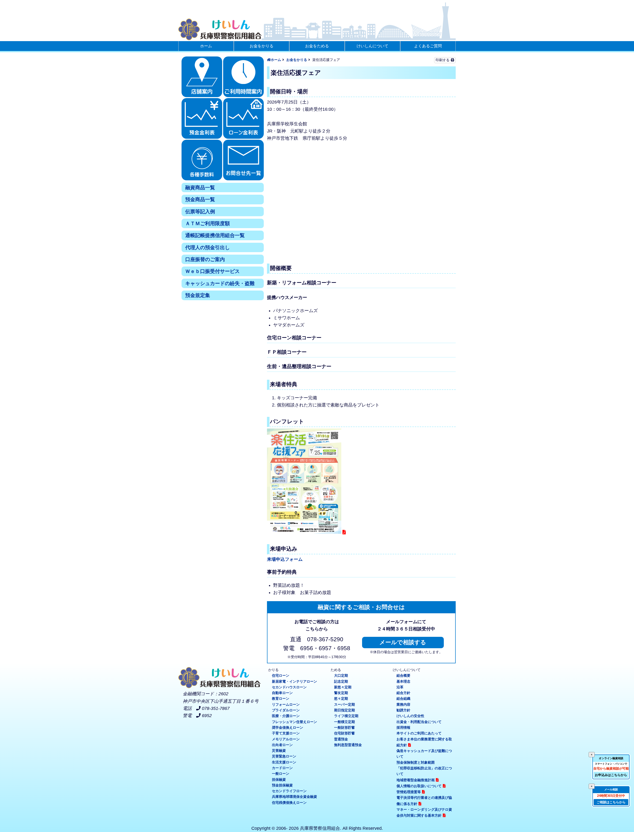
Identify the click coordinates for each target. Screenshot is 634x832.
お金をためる (317, 46)
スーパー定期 (344, 704)
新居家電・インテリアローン (294, 681)
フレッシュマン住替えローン (294, 722)
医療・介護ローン (286, 716)
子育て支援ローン (286, 733)
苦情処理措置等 (408, 792)
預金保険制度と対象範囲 (415, 762)
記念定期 (341, 681)
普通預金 (341, 739)
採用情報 (403, 727)
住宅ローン (280, 675)
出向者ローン (282, 745)
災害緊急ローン (284, 756)
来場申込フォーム (285, 559)
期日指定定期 (344, 710)
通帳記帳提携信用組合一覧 (215, 235)
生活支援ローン (284, 762)
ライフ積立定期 (346, 716)
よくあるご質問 (428, 46)
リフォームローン (286, 704)
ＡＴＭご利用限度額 (207, 223)
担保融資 (279, 779)
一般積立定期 (344, 722)
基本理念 (403, 681)
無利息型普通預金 (348, 745)
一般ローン (280, 774)
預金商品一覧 (200, 199)
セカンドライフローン (289, 791)
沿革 (399, 687)
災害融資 (279, 750)
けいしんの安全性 (410, 716)
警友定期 (341, 693)
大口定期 (341, 675)
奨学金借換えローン (287, 727)
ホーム (206, 46)
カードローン (282, 768)
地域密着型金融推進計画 (415, 780)
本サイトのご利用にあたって (419, 733)
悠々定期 (341, 698)
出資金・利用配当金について (419, 722)
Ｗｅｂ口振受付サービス (212, 271)
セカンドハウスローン (289, 687)
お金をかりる (261, 46)
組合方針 (403, 693)
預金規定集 (197, 295)
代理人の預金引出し (207, 247)
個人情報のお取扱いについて (419, 786)
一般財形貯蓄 (344, 727)
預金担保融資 (282, 785)
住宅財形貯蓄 (344, 733)
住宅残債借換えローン (289, 803)
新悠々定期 (342, 687)
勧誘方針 (403, 710)
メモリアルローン (286, 739)
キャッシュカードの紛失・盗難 (220, 283)
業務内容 (403, 704)
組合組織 (403, 698)
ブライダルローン (286, 710)
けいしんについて (372, 46)
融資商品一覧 (200, 187)
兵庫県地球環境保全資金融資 (294, 797)
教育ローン (280, 698)
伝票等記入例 (200, 211)
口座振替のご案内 (205, 259)
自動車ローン (282, 693)
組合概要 (403, 675)
